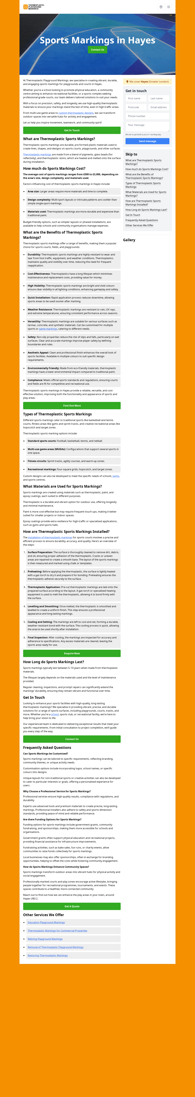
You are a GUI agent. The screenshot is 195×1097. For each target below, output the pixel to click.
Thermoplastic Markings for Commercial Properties (57, 930)
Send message (147, 141)
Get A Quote (72, 906)
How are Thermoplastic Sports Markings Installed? (143, 202)
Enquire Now (72, 653)
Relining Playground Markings (45, 939)
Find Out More (72, 405)
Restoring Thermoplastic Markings (48, 955)
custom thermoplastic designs (76, 113)
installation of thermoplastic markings (50, 537)
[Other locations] (161, 7)
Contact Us (97, 49)
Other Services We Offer (139, 225)
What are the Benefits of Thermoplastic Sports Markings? (144, 176)
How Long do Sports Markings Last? (146, 209)
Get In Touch (72, 130)
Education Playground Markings (46, 922)
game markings (48, 328)
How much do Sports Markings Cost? (147, 169)
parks (116, 476)
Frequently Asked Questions (142, 220)
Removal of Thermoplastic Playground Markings (55, 947)
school (55, 714)
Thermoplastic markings (37, 154)
